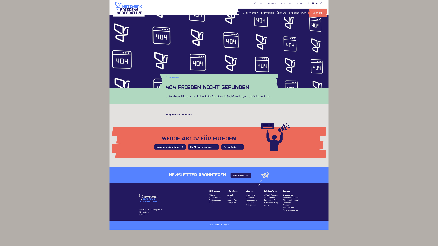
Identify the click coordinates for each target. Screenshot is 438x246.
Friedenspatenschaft (291, 200)
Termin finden (230, 147)
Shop (291, 3)
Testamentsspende (290, 210)
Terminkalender (215, 198)
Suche (259, 3)
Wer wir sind (250, 195)
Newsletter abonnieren (167, 147)
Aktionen (212, 195)
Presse (282, 3)
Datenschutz (214, 225)
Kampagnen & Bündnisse (251, 201)
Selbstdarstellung (271, 203)
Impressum (224, 225)
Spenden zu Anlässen (287, 204)
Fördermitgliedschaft (291, 198)
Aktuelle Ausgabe (271, 195)
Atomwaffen (232, 200)
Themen (230, 198)
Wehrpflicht (231, 203)
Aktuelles (231, 195)
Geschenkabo (288, 207)
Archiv (266, 205)
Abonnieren (238, 175)
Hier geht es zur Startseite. (179, 114)
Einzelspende (288, 195)
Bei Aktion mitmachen (201, 147)
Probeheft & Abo (270, 200)
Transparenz (251, 205)
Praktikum (250, 198)
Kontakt (300, 3)
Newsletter (272, 3)
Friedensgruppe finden (215, 201)
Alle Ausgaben (269, 198)
